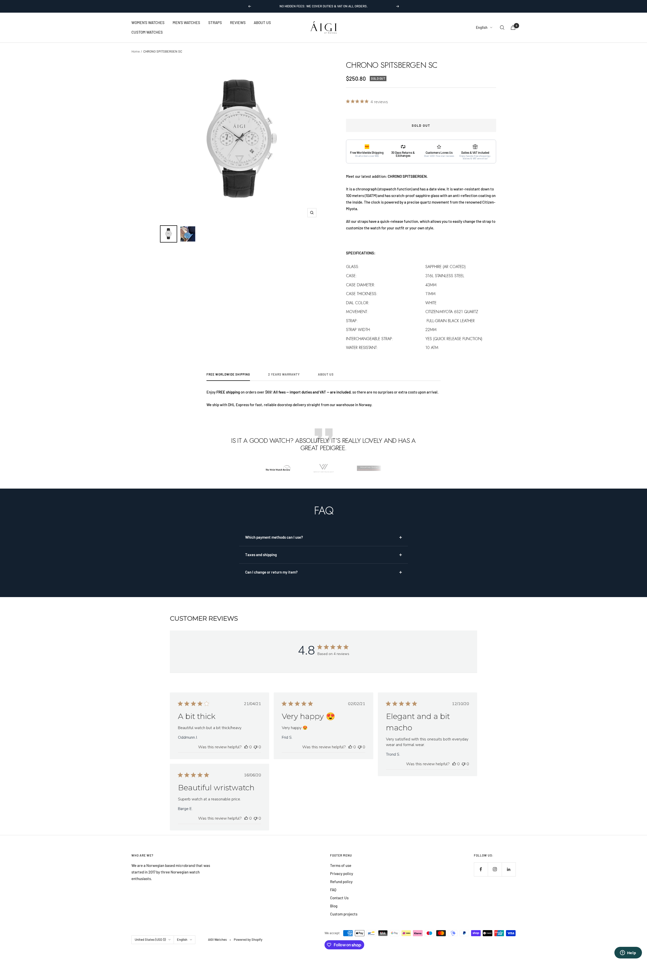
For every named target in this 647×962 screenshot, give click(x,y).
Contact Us (339, 897)
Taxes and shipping (261, 554)
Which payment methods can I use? (274, 537)
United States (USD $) (150, 939)
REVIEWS (238, 22)
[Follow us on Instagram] (495, 869)
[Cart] (513, 27)
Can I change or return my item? (271, 572)
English (482, 27)
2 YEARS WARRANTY (284, 374)
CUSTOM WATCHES (147, 32)
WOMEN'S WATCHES (148, 22)
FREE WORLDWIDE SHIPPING (228, 374)
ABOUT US (262, 22)
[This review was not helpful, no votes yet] (255, 747)
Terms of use (340, 865)
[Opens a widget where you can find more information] (628, 953)
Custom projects (343, 914)
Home (135, 51)
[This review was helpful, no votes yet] (246, 747)
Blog (333, 906)
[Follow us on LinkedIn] (509, 869)
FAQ (333, 889)
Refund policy (341, 881)
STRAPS (215, 22)
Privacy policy (341, 873)
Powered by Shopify (248, 939)
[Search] (502, 27)
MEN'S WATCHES (186, 22)
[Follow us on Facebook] (481, 869)
